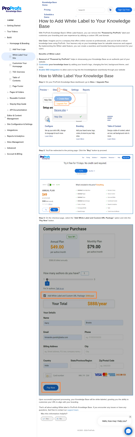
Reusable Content (17, 98)
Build (9, 37)
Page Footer (18, 86)
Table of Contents (17, 79)
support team (72, 410)
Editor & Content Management (14, 117)
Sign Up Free (124, 9)
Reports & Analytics (15, 136)
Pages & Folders (17, 92)
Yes (47, 419)
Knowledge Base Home (49, 3)
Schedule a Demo (49, 15)
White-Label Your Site (20, 56)
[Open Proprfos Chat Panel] (128, 431)
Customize (44, 64)
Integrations (12, 130)
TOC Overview (19, 72)
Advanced (11, 148)
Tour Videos (12, 31)
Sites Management (15, 142)
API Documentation (18, 110)
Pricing (47, 10)
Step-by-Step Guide (18, 104)
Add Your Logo (19, 49)
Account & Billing (14, 154)
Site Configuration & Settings (19, 124)
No (60, 419)
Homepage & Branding (19, 43)
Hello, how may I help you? (114, 421)
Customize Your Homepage (20, 65)
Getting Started (13, 25)
